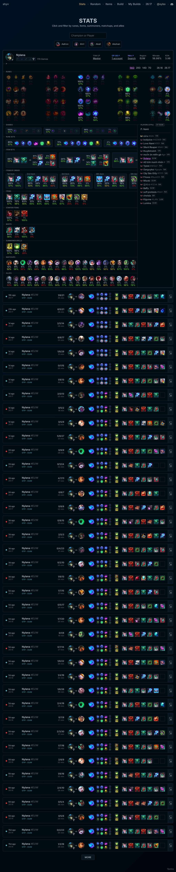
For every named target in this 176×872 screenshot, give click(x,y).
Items (109, 4)
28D (138, 67)
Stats (82, 4)
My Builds (134, 4)
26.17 (149, 4)
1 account (117, 58)
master (97, 58)
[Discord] (171, 4)
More (88, 857)
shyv (6, 4)
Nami (146, 129)
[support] (33, 59)
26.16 (160, 67)
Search (132, 58)
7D (149, 67)
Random (95, 4)
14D (144, 67)
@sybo (161, 4)
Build (120, 4)
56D (132, 67)
